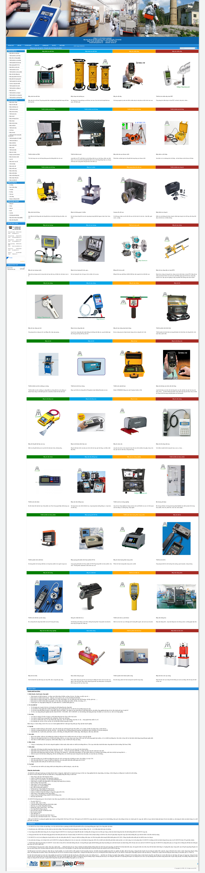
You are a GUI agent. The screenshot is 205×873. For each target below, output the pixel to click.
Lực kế (11, 159)
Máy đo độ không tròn (14, 175)
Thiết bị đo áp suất (13, 109)
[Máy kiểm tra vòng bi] (176, 191)
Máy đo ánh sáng (13, 123)
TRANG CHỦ (11, 45)
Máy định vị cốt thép (161, 154)
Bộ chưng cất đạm (161, 502)
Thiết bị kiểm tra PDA (34, 154)
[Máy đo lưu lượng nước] (48, 249)
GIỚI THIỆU (62, 45)
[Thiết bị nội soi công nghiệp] (134, 480)
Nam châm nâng (13, 187)
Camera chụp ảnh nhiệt (14, 83)
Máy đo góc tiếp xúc (13, 177)
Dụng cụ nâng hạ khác (14, 198)
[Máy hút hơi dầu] (48, 654)
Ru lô (10, 210)
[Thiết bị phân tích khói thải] (176, 306)
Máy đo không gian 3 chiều (78, 212)
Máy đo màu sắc (117, 444)
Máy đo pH (11, 147)
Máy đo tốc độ (12, 166)
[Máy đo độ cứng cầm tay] (176, 422)
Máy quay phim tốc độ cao (15, 76)
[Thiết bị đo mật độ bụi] (134, 364)
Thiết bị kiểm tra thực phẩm (15, 72)
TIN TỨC (54, 45)
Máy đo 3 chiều (12, 152)
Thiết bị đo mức (12, 114)
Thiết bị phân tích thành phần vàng (123, 675)
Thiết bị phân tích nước (14, 85)
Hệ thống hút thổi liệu (14, 215)
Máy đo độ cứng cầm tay (163, 444)
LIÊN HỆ (19, 45)
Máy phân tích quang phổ (15, 78)
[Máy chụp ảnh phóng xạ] (91, 75)
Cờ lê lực (11, 130)
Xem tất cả (22, 261)
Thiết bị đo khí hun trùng (78, 386)
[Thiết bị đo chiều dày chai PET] (176, 75)
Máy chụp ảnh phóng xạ (77, 96)
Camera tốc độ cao (118, 212)
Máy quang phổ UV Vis (14, 65)
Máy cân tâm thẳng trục (77, 502)
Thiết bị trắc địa (12, 127)
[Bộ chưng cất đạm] (176, 480)
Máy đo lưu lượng (13, 111)
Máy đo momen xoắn (14, 156)
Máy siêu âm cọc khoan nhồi (121, 154)
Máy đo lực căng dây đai (77, 328)
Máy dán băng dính (13, 220)
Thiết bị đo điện (12, 149)
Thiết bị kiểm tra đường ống (15, 97)
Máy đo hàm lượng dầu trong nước (123, 559)
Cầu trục (11, 194)
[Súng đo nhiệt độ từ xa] (91, 596)
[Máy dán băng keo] (176, 596)
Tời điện (11, 189)
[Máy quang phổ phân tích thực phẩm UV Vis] (91, 538)
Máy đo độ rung (12, 168)
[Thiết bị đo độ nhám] (48, 480)
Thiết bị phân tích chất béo (35, 559)
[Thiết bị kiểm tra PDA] (48, 133)
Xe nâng (11, 185)
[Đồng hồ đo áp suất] (134, 249)
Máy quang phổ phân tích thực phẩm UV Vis (83, 559)
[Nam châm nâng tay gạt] (91, 654)
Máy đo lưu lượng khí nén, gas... (80, 270)
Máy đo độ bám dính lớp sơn (79, 444)
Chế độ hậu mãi (31, 823)
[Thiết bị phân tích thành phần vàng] (134, 654)
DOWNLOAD (45, 45)
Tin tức (10, 257)
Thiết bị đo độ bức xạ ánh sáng (36, 617)
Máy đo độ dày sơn (13, 107)
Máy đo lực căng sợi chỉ (34, 328)
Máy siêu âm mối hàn (34, 96)
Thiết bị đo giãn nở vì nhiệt (15, 138)
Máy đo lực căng (13, 102)
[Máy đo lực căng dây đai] (91, 306)
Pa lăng (11, 191)
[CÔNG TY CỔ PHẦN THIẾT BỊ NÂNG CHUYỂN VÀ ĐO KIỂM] (102, 36)
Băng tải (11, 203)
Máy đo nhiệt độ (13, 180)
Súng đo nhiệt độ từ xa (77, 617)
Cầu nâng (11, 196)
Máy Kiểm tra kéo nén (14, 67)
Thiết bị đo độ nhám (33, 502)
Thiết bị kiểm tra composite (15, 95)
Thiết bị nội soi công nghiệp (121, 502)
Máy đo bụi (11, 120)
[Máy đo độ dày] (134, 75)
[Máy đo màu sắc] (134, 422)
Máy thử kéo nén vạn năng (163, 675)
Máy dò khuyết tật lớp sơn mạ (36, 444)
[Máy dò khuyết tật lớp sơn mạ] (48, 422)
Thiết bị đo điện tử (13, 140)
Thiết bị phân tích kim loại (15, 62)
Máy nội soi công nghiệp (14, 58)
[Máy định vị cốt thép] (176, 133)
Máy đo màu (12, 132)
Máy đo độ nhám (13, 173)
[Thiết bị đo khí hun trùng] (91, 364)
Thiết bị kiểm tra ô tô (14, 69)
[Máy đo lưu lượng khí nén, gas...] (91, 249)
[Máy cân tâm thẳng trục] (91, 480)
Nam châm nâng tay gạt (77, 675)
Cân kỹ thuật (12, 163)
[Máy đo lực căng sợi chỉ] (48, 306)
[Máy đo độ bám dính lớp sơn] (91, 422)
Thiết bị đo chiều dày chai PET (164, 96)
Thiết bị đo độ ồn (161, 559)
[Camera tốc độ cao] (134, 191)
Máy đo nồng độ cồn (13, 118)
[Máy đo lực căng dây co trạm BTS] (176, 249)
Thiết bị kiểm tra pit (76, 154)
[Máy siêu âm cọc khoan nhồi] (134, 133)
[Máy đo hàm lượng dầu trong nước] (134, 538)
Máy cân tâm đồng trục (14, 74)
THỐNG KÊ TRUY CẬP (13, 264)
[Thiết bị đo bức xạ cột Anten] (134, 596)
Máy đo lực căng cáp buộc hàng (122, 328)
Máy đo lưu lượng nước (34, 270)
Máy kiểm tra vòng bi (161, 212)
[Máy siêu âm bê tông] (48, 191)
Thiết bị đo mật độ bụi (119, 386)
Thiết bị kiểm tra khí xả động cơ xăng (38, 386)
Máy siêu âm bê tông (34, 212)
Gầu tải (11, 208)
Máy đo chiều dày (13, 104)
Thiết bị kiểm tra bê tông (14, 55)
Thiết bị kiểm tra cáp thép (15, 60)
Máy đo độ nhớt (12, 145)
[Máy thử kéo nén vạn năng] (176, 654)
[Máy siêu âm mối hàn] (48, 75)
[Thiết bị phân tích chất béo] (48, 538)
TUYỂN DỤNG (28, 45)
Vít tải (10, 206)
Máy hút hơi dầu (32, 675)
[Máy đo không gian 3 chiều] (91, 191)
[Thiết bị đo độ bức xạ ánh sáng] (48, 596)
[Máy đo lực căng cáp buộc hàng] (134, 306)
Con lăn (11, 213)
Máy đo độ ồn (12, 125)
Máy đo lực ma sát (13, 161)
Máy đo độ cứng (13, 170)
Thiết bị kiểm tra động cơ (15, 88)
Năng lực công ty (32, 688)
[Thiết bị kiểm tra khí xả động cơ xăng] (48, 364)
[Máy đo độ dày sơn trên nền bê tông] (176, 364)
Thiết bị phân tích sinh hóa (15, 81)
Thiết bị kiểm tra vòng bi (14, 92)
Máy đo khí (11, 116)
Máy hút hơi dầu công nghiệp (16, 217)
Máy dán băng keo (161, 617)
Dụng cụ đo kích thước (14, 154)
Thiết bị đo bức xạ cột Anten (121, 617)
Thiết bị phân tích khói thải (163, 328)
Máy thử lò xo (12, 90)
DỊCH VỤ (37, 45)
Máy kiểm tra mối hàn (14, 53)
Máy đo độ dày (117, 96)
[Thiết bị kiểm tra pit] (91, 133)
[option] (48, 51)
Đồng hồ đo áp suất (118, 270)
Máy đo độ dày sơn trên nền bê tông (166, 386)
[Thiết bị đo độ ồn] (176, 538)
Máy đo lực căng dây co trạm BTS (165, 270)
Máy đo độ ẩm (12, 143)
